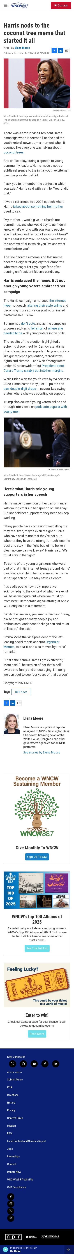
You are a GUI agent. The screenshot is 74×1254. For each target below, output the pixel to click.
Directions (12, 1095)
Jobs (10, 1149)
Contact (11, 1164)
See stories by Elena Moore (41, 752)
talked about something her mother (38, 206)
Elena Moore (22, 48)
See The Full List (37, 948)
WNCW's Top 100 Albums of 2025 (37, 919)
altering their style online (44, 305)
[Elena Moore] (12, 723)
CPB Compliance (16, 1187)
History (11, 1102)
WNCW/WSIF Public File (20, 1179)
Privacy (11, 1110)
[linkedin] (10, 1218)
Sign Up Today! (37, 857)
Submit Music (15, 1079)
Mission (11, 1125)
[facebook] (10, 1196)
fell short (37, 328)
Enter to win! (37, 1015)
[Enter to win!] (37, 985)
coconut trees (14, 152)
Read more (37, 1034)
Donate (62, 5)
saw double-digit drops (20, 389)
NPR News (21, 692)
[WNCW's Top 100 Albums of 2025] (37, 890)
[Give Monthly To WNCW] (37, 807)
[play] (5, 1249)
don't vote (28, 323)
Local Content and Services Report (26, 1141)
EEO (9, 1133)
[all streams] (69, 1249)
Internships (13, 1156)
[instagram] (10, 1203)
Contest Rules (15, 1118)
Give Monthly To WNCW (37, 847)
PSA (9, 1087)
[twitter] (10, 1211)
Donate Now (14, 1172)
